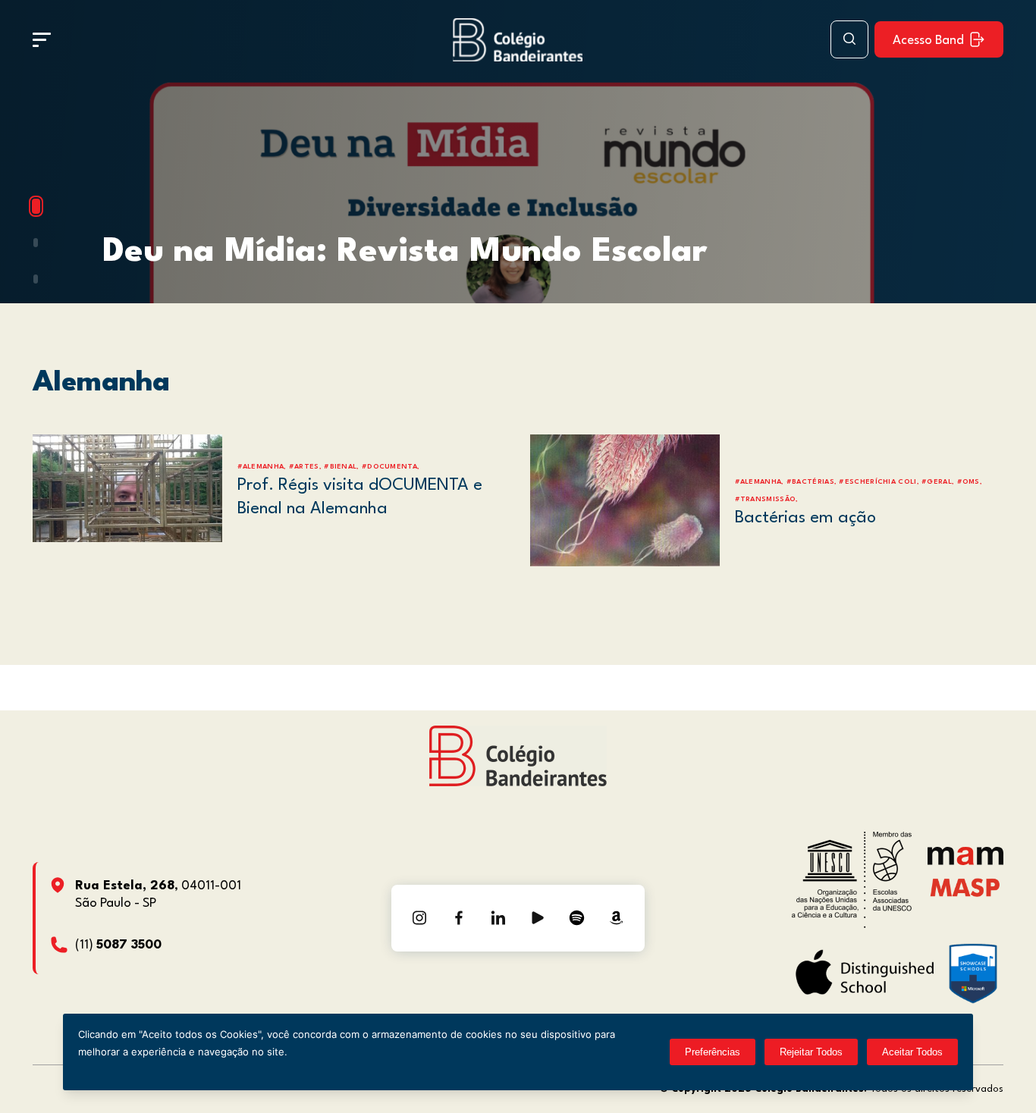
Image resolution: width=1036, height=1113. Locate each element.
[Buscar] (849, 39)
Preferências (712, 1052)
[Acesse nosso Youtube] (538, 918)
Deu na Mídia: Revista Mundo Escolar (404, 252)
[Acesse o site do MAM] (965, 861)
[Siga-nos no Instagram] (419, 918)
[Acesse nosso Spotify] (577, 918)
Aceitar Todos (912, 1052)
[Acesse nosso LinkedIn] (498, 918)
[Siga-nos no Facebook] (459, 918)
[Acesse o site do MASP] (965, 887)
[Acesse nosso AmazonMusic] (616, 918)
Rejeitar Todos (811, 1052)
